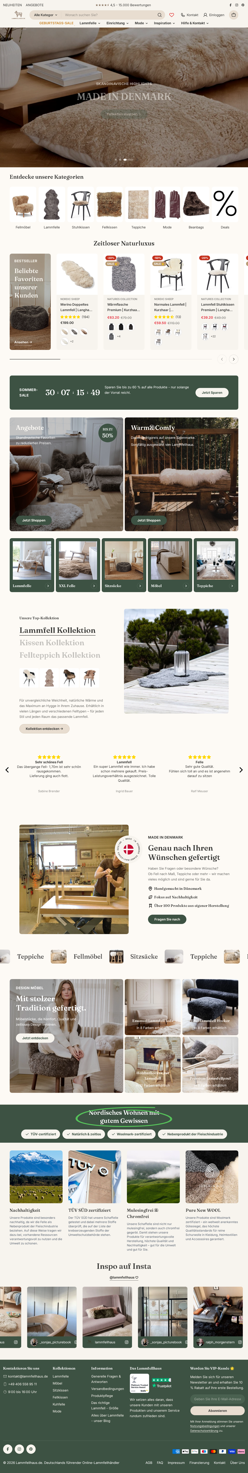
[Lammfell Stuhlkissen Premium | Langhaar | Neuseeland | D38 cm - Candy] (205, 336)
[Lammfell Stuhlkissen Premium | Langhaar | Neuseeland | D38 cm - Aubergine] (205, 327)
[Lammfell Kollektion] (176, 661)
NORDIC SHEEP (70, 299)
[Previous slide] (110, 159)
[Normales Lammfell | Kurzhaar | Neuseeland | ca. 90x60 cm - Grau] (158, 342)
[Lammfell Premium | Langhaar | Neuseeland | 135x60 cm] (49, 678)
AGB (149, 1463)
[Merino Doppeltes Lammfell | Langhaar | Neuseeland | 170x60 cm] (77, 274)
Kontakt (220, 1463)
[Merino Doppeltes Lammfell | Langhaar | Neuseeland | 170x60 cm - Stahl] (74, 332)
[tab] (57, 630)
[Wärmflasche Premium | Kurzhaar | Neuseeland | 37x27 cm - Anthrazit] (111, 327)
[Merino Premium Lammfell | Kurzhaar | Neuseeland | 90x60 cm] (29, 678)
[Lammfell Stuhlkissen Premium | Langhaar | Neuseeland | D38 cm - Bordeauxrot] (224, 327)
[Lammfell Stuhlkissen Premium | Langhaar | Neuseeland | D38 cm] (217, 274)
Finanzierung (199, 1463)
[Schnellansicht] (92, 262)
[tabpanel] (62, 700)
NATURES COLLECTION (122, 299)
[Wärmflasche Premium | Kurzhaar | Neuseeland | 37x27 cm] (124, 274)
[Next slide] (137, 159)
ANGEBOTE (35, 5)
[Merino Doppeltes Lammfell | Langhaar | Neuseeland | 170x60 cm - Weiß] (64, 341)
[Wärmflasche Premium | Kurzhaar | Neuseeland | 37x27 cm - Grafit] (111, 336)
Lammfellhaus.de (29, 1463)
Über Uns (237, 1463)
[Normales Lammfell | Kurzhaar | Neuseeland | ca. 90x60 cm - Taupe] (168, 332)
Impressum (176, 1463)
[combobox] (97, 15)
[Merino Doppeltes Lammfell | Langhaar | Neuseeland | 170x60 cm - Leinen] (64, 332)
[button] (120, 160)
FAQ (160, 1463)
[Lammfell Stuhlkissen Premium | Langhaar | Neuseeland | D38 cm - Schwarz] (215, 327)
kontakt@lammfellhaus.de (28, 1376)
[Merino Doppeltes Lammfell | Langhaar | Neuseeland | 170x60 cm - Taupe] (84, 332)
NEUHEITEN (12, 5)
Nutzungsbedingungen (205, 1426)
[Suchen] (159, 15)
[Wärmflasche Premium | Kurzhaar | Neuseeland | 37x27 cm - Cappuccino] (131, 327)
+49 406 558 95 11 (22, 1384)
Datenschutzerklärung (204, 1430)
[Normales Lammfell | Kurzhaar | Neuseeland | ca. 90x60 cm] (170, 274)
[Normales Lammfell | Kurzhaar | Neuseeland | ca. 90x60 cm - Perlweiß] (158, 332)
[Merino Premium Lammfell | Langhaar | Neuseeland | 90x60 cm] (89, 678)
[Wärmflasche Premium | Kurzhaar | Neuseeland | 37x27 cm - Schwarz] (121, 327)
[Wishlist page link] (171, 15)
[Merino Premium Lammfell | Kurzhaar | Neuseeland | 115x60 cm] (69, 678)
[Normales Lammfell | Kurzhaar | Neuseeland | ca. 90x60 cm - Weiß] (178, 332)
